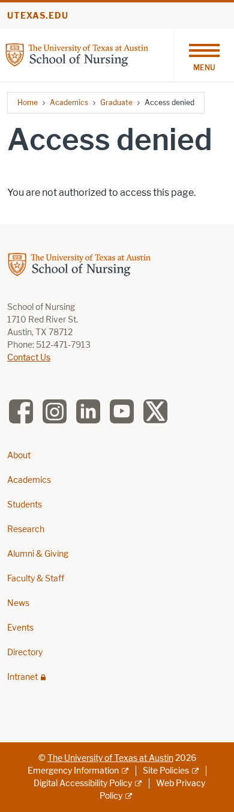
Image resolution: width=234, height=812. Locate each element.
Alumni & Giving (37, 554)
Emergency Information (73, 771)
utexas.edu (37, 16)
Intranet (22, 677)
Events (20, 628)
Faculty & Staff (35, 579)
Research (25, 529)
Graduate (116, 102)
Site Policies (166, 771)
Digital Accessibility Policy (83, 783)
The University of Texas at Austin (110, 758)
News (18, 603)
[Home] (77, 54)
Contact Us (28, 358)
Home (27, 102)
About (19, 455)
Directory (25, 652)
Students (24, 505)
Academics (69, 102)
